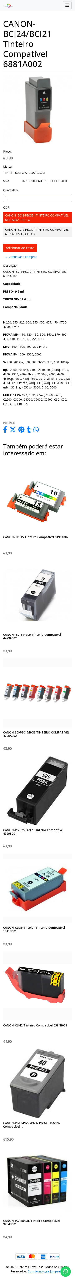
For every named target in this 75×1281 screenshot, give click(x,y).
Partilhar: (9, 423)
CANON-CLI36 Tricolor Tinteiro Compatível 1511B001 (34, 929)
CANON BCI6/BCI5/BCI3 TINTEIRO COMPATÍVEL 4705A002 (36, 734)
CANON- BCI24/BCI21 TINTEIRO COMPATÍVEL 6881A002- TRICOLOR (37, 232)
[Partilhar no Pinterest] (21, 431)
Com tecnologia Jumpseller (46, 1271)
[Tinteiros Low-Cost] (7, 5)
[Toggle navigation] (67, 5)
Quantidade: (11, 190)
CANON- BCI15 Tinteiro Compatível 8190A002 (35, 537)
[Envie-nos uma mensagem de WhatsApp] (65, 1271)
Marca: (7, 166)
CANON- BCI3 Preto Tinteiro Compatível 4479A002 (32, 636)
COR (6, 207)
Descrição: (10, 265)
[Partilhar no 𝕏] (13, 431)
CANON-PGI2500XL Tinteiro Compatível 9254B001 (31, 1222)
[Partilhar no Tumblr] (29, 431)
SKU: (6, 181)
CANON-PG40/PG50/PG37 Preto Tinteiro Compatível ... (31, 1124)
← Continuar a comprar (21, 257)
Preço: (7, 151)
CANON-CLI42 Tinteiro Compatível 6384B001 (35, 1025)
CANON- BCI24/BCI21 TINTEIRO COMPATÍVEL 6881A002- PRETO (37, 217)
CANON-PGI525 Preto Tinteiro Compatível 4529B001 (33, 831)
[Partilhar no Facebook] (5, 431)
